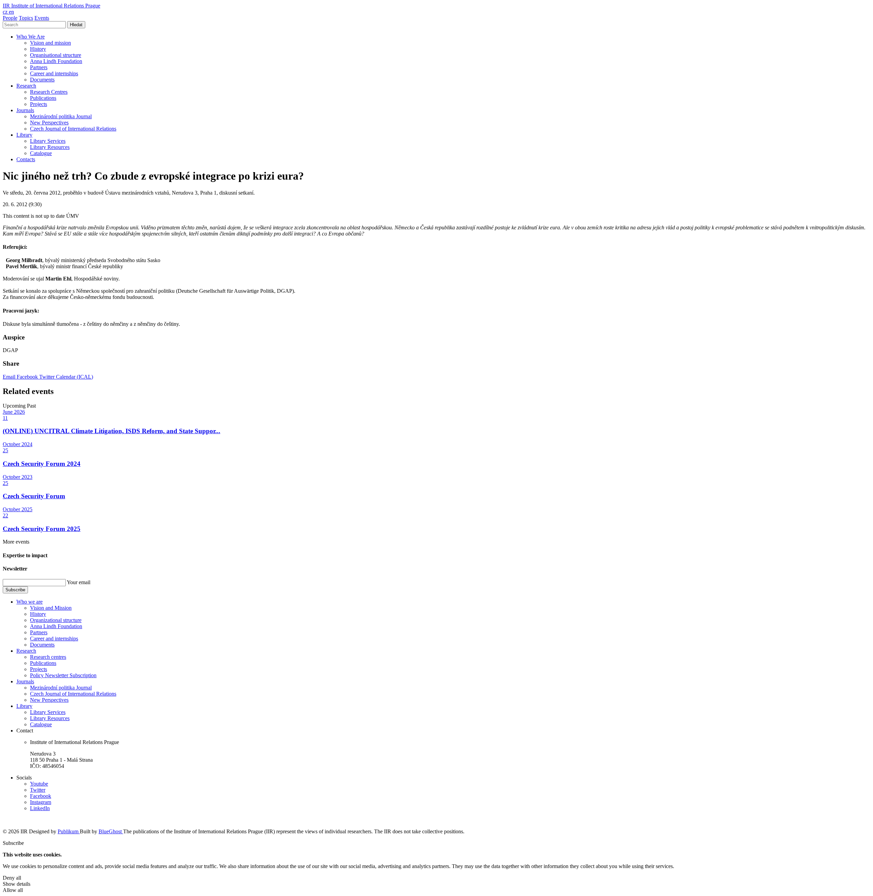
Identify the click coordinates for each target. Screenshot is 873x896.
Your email (78, 582)
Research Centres (49, 92)
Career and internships (54, 73)
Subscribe (15, 589)
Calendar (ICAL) (74, 377)
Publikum (69, 831)
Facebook (28, 377)
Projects (38, 104)
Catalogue (41, 153)
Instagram (40, 802)
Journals (25, 110)
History (38, 49)
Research (26, 86)
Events (41, 18)
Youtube (39, 784)
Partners (38, 67)
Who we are (29, 602)
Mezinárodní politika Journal (61, 116)
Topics (26, 18)
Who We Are (30, 37)
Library (24, 135)
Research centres (48, 657)
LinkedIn (40, 808)
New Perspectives (49, 122)
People (10, 18)
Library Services (47, 141)
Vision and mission (50, 43)
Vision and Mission (51, 608)
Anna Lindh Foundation (56, 61)
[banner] (51, 6)
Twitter (47, 377)
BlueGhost (111, 831)
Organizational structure (56, 620)
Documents (42, 79)
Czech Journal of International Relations (73, 129)
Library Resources (50, 147)
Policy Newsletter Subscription (63, 675)
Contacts (25, 159)
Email (10, 377)
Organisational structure (55, 55)
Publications (43, 98)
